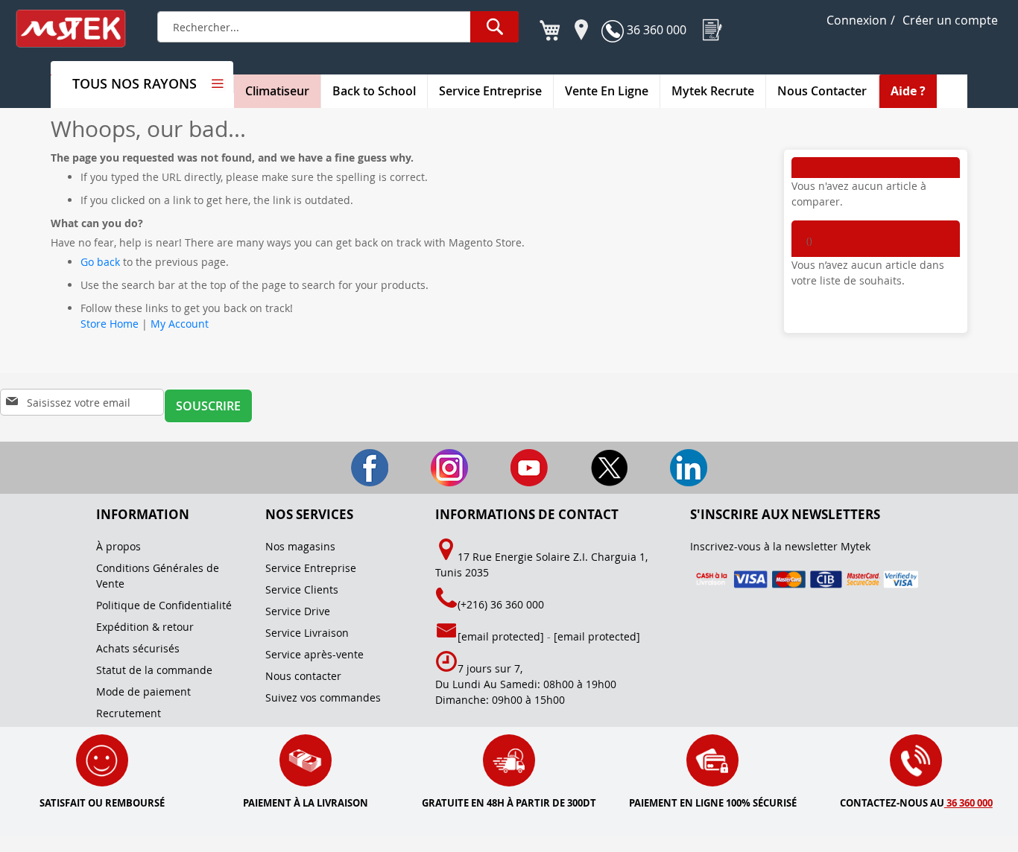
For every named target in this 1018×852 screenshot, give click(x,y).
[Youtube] (511, 466)
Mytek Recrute (712, 91)
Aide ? (908, 91)
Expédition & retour (145, 627)
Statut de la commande (154, 670)
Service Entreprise (490, 91)
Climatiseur (277, 91)
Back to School (374, 91)
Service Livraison (307, 633)
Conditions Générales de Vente (157, 576)
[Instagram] (431, 466)
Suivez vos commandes (323, 697)
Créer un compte (950, 20)
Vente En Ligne (606, 91)
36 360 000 (655, 30)
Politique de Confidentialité (164, 605)
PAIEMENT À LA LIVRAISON (305, 803)
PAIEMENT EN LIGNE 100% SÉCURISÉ (713, 803)
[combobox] (338, 26)
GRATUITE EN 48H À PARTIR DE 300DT (509, 803)
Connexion (856, 20)
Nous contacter (303, 676)
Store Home (109, 324)
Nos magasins (300, 546)
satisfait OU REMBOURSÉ (102, 803)
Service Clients (301, 589)
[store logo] (80, 28)
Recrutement (128, 713)
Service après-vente (314, 654)
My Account (180, 324)
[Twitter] (590, 466)
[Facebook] (351, 466)
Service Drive (297, 611)
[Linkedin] (668, 466)
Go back (100, 262)
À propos (118, 546)
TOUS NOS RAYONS (134, 83)
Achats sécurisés (138, 648)
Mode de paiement (143, 691)
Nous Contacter (822, 91)
